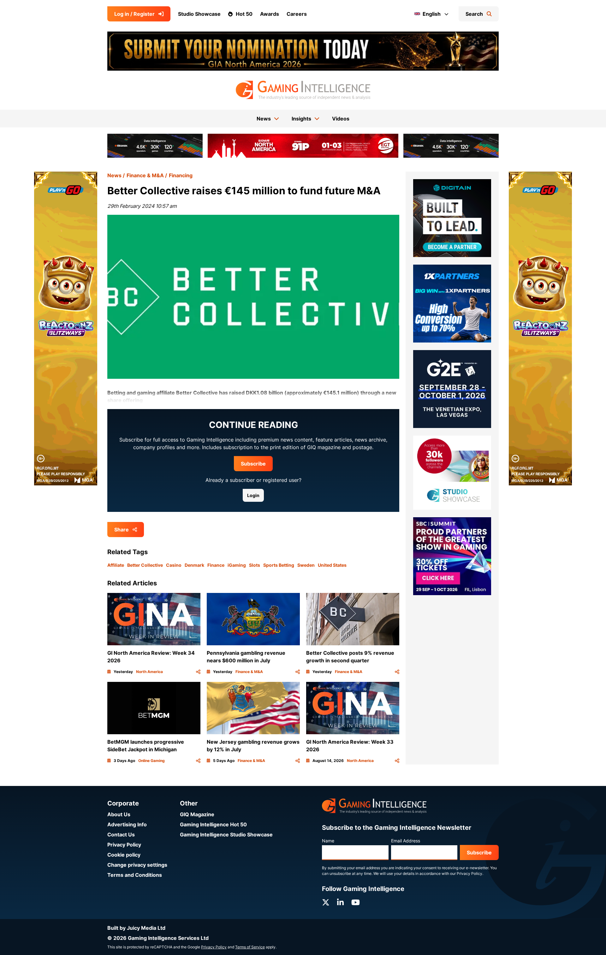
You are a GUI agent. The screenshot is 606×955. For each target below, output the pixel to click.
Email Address (405, 840)
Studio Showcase (199, 14)
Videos (340, 118)
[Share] (198, 672)
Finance (215, 565)
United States (332, 565)
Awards (269, 14)
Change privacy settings (137, 865)
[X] (326, 902)
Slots (254, 565)
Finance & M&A (145, 175)
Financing (181, 175)
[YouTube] (355, 902)
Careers (297, 14)
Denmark (194, 565)
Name (328, 840)
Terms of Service (250, 947)
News (114, 175)
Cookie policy (123, 855)
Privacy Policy (124, 844)
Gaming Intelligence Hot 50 (213, 824)
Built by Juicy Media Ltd (136, 928)
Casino (173, 565)
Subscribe (253, 463)
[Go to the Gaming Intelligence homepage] (303, 90)
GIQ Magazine (197, 814)
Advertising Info (127, 824)
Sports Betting (278, 565)
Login (253, 495)
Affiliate (115, 565)
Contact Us (121, 834)
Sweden (306, 565)
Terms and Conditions (134, 875)
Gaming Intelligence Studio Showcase (226, 834)
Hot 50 (244, 14)
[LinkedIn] (340, 902)
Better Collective (145, 565)
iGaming (237, 565)
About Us (118, 814)
